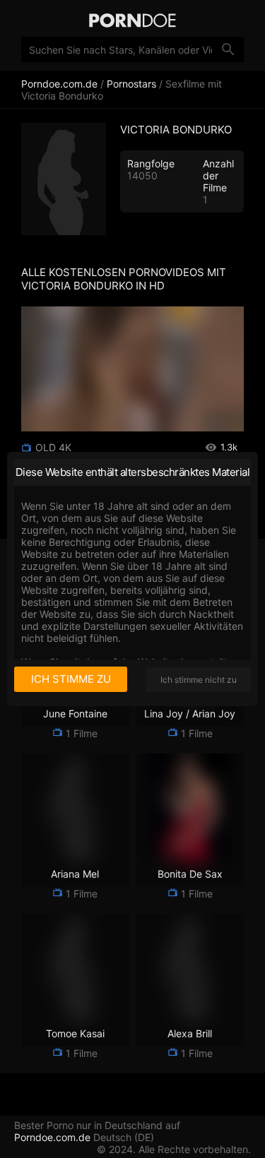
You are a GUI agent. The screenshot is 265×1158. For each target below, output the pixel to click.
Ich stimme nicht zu (198, 679)
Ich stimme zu (71, 679)
